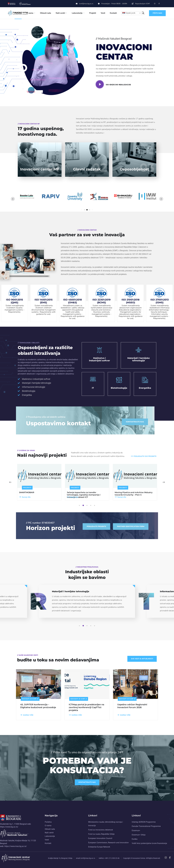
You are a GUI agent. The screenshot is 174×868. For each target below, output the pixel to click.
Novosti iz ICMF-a (30, 699)
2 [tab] (83, 505)
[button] (84, 209)
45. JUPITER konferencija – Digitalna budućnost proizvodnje (38, 706)
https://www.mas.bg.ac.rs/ (15, 846)
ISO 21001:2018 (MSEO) (130, 301)
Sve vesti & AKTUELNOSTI (142, 659)
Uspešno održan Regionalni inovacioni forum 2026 (132, 706)
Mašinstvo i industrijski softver (99, 359)
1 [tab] (79, 505)
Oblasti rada (45, 13)
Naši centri (60, 13)
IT (93, 388)
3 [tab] (87, 505)
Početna (18, 13)
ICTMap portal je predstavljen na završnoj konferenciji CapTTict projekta (86, 707)
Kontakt (113, 13)
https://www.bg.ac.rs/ (9, 827)
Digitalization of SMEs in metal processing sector (130, 493)
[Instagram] (154, 3)
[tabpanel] (39, 482)
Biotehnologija (119, 388)
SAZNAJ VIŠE (28, 715)
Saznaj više (26, 497)
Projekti (92, 13)
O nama (29, 13)
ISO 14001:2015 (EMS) (44, 301)
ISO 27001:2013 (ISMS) (159, 301)
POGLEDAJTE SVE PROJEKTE (145, 456)
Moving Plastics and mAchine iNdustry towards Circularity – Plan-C (86, 493)
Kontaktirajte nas (87, 782)
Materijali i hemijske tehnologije (138, 359)
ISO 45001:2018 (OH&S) (72, 301)
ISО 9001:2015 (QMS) (14, 301)
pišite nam (157, 13)
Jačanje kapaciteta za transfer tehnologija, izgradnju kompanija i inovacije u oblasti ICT (36, 494)
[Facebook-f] (159, 3)
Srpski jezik (130, 13)
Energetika (145, 388)
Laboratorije (77, 13)
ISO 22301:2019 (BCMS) (101, 301)
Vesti (103, 13)
